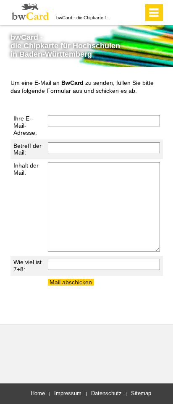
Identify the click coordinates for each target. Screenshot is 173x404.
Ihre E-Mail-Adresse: (25, 125)
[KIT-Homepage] (30, 11)
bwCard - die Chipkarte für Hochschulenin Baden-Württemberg (65, 45)
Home (38, 393)
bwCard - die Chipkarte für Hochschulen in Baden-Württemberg (84, 17)
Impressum (67, 393)
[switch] (122, 12)
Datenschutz (106, 393)
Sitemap (141, 393)
